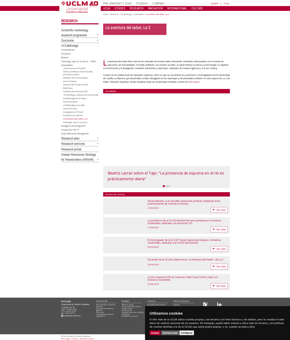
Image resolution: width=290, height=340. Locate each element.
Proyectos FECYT (70, 129)
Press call (100, 312)
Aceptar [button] (155, 333)
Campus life (127, 310)
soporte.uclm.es (72, 315)
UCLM (106, 8)
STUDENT (142, 3)
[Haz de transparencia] (206, 305)
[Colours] (219, 305)
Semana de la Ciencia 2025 (75, 91)
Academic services (130, 316)
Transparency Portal (104, 314)
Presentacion (68, 49)
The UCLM (101, 301)
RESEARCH (136, 8)
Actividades (67, 65)
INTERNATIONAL (177, 8)
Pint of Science (70, 81)
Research (69, 20)
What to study (127, 305)
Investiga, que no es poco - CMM (78, 61)
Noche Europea (70, 101)
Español (214, 3)
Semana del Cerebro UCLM (75, 84)
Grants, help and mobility (132, 312)
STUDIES (119, 8)
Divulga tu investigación (73, 125)
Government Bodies (104, 308)
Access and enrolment (131, 306)
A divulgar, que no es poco (75, 122)
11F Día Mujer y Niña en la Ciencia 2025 (80, 95)
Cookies (75, 338)
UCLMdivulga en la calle (74, 105)
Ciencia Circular (70, 108)
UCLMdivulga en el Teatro (74, 98)
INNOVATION (155, 8)
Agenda (99, 310)
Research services (73, 143)
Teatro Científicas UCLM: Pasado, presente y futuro (78, 73)
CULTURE (197, 8)
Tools (226, 3)
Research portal (71, 149)
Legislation (100, 316)
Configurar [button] (186, 333)
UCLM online (127, 308)
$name (64, 57)
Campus (99, 306)
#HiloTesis (68, 88)
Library (176, 305)
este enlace (194, 81)
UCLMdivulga (69, 45)
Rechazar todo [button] (170, 333)
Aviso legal (65, 338)
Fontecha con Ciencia (72, 115)
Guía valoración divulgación (75, 133)
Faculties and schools (157, 305)
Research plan (70, 138)
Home (105, 14)
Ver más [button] (221, 210)
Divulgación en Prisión (73, 112)
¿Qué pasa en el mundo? (74, 68)
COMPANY (158, 3)
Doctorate (67, 40)
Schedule (126, 314)
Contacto (66, 53)
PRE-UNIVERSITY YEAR (117, 3)
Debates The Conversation (75, 77)
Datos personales (87, 338)
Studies (125, 301)
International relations (105, 305)
